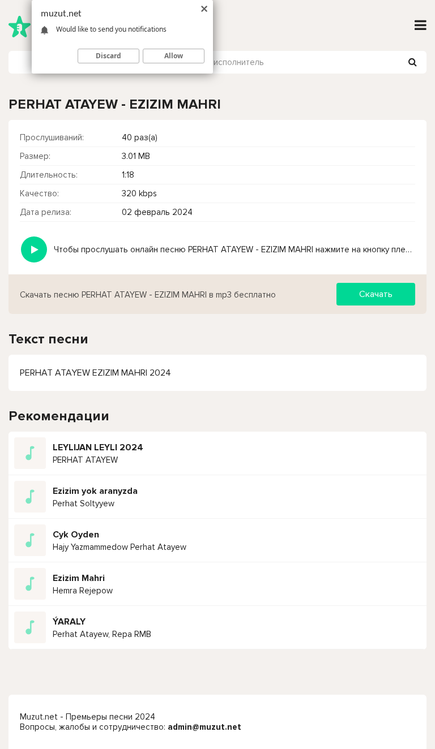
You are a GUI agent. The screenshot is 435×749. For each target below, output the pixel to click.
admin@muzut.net (204, 727)
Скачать (376, 294)
